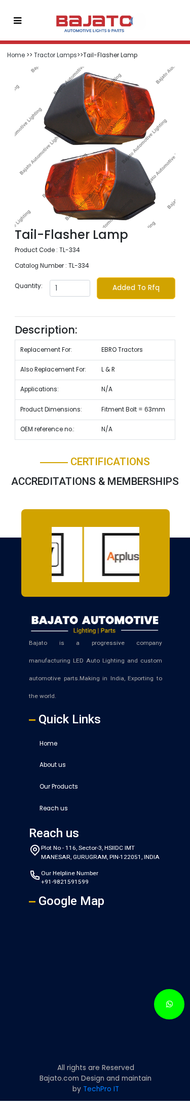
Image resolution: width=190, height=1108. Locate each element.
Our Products (59, 787)
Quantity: (29, 286)
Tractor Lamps (55, 55)
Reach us (54, 808)
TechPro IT (101, 1089)
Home (16, 55)
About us (53, 765)
